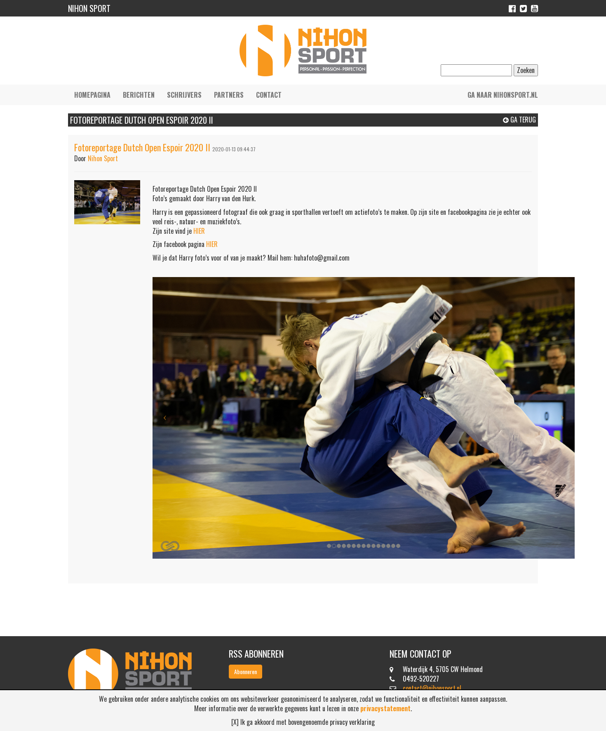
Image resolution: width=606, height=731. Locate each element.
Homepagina (92, 95)
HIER (199, 231)
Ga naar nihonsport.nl (502, 95)
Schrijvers (184, 95)
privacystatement (385, 708)
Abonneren (245, 671)
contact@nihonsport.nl (432, 688)
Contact (269, 95)
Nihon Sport (103, 158)
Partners (229, 95)
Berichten (139, 95)
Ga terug (522, 120)
